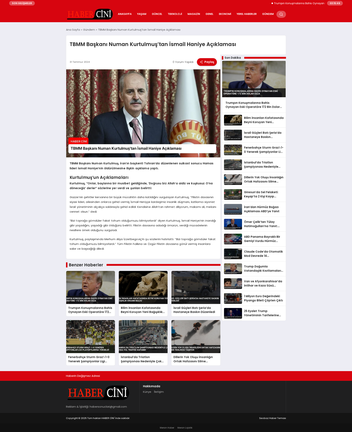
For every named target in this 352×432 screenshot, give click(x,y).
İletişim (159, 392)
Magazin (194, 14)
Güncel (157, 14)
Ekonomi (225, 14)
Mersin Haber (167, 427)
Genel (209, 14)
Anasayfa (125, 14)
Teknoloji (175, 14)
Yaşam (141, 14)
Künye (147, 392)
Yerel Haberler (247, 14)
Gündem (268, 14)
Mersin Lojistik (184, 427)
